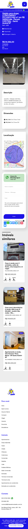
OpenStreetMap (20, 167)
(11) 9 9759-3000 (5, 498)
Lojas (2, 464)
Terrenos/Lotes (5, 480)
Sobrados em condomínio (8, 486)
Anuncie (3, 421)
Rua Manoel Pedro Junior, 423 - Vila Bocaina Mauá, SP (11, 508)
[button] (24, 4)
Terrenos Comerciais (7, 476)
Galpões (3, 461)
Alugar (3, 418)
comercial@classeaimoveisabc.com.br (11, 504)
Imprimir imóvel (19, 220)
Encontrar (4, 424)
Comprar (3, 415)
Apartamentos (5, 439)
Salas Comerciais (6, 470)
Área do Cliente (5, 412)
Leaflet (13, 167)
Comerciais (4, 458)
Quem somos (5, 408)
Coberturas (4, 455)
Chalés (3, 448)
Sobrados (4, 473)
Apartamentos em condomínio (9, 483)
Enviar (14, 216)
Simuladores (4, 427)
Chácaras (4, 452)
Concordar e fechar (16, 526)
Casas (3, 445)
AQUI (17, 523)
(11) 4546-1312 (5, 501)
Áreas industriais (5, 442)
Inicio (2, 405)
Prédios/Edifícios (6, 467)
